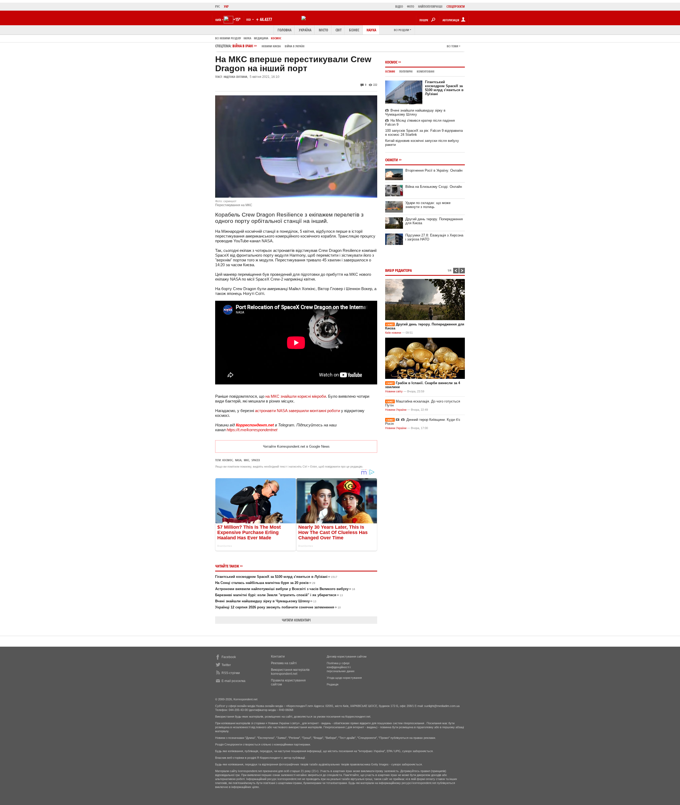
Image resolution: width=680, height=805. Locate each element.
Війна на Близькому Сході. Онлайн (433, 187)
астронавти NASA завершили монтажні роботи (297, 410)
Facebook (229, 657)
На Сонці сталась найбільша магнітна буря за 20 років (265, 583)
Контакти (278, 656)
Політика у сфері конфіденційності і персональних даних (341, 667)
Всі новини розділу (228, 38)
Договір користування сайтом (347, 656)
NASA (238, 460)
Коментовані (425, 71)
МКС (246, 460)
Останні (390, 71)
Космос (276, 38)
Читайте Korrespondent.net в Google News (296, 446)
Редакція (332, 684)
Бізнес (354, 29)
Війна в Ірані (268, 45)
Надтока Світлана (235, 77)
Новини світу (394, 391)
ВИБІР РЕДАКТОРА (398, 270)
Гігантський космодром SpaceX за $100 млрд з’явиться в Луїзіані (276, 577)
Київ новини (393, 332)
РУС (217, 6)
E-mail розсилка (233, 681)
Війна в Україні (294, 46)
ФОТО (410, 6)
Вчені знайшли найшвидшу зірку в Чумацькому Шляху (265, 601)
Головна (284, 29)
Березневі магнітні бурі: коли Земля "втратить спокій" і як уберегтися (279, 595)
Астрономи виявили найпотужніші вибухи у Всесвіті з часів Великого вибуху (285, 589)
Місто (323, 29)
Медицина (261, 38)
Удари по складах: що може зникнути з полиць (427, 205)
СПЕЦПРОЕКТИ (456, 6)
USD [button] (249, 20)
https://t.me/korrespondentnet (252, 429)
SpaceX (256, 460)
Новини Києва (271, 46)
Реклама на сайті (284, 663)
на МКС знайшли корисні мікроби (295, 396)
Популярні (406, 71)
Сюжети (391, 159)
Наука (371, 29)
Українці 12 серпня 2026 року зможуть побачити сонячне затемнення (278, 607)
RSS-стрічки (231, 673)
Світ (338, 29)
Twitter (226, 665)
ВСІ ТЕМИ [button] (452, 46)
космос (227, 460)
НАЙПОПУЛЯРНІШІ (430, 6)
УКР (226, 6)
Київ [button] (218, 20)
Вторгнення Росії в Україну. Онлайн (433, 170)
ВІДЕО (399, 6)
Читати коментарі (296, 619)
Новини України (395, 409)
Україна (305, 29)
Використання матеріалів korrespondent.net (290, 672)
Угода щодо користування (344, 677)
